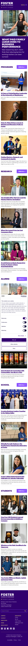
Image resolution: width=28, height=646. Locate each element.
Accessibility (9, 640)
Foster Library (18, 621)
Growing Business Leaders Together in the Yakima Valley (13, 412)
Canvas (16, 617)
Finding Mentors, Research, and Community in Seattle (12, 158)
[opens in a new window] (7, 7)
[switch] (25, 322)
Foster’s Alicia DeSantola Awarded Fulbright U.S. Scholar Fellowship (12, 477)
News (2, 622)
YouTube (11, 628)
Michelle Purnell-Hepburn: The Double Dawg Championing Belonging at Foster (14, 445)
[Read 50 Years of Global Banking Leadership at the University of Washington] (14, 81)
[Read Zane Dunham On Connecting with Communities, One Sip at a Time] (14, 358)
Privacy (15, 640)
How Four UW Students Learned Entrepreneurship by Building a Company (12, 519)
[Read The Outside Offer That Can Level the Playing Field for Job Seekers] (14, 185)
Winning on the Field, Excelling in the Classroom (13, 546)
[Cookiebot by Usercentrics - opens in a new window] (21, 296)
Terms (19, 640)
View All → (21, 67)
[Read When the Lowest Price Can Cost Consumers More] (14, 218)
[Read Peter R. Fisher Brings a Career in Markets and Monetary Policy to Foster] (14, 111)
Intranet (16, 624)
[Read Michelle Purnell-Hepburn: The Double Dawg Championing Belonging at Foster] (14, 432)
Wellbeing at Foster (19, 622)
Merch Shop (4, 625)
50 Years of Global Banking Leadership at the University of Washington (14, 94)
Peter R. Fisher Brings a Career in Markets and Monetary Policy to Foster (12, 124)
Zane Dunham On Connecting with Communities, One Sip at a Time (12, 371)
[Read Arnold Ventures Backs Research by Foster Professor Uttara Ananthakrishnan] (14, 251)
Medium (14, 628)
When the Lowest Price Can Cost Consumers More (12, 231)
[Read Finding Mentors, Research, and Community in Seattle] (14, 145)
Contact (3, 618)
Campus (3, 615)
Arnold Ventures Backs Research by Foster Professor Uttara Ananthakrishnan (13, 264)
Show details (21, 335)
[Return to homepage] (14, 596)
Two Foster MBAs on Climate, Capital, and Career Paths (13, 578)
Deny (14, 348)
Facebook (8, 628)
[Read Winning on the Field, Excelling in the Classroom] (14, 533)
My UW (16, 619)
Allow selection (14, 344)
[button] (23, 5)
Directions (4, 620)
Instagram (5, 628)
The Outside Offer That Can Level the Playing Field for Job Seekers (13, 198)
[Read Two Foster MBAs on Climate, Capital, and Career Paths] (14, 566)
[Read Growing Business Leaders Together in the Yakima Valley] (14, 399)
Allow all (14, 339)
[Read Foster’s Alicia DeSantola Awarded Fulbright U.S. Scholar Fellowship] (14, 464)
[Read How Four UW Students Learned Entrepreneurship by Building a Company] (14, 505)
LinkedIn (2, 628)
